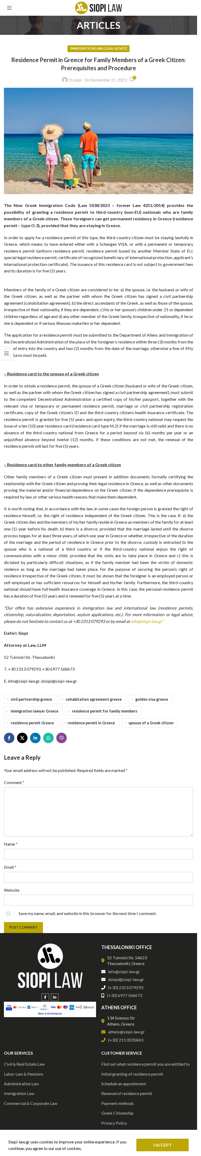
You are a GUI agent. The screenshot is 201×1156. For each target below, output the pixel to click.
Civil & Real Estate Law (24, 1063)
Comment (14, 782)
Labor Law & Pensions (23, 1073)
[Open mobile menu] (9, 8)
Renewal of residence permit (126, 1093)
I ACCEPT (162, 1144)
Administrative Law (21, 1083)
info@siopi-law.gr (124, 971)
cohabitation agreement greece (94, 699)
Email (10, 866)
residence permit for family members (104, 711)
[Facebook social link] (9, 738)
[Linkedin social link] (35, 738)
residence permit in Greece (91, 723)
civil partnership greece (31, 699)
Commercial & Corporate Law (30, 1103)
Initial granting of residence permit (132, 1073)
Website (11, 889)
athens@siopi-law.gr (126, 1031)
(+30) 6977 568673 (124, 995)
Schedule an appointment (123, 1083)
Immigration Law (86, 48)
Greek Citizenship (117, 1112)
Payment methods (117, 1103)
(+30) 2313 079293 (125, 987)
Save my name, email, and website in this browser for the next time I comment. (88, 913)
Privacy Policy (114, 1122)
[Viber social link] (61, 738)
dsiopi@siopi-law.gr (126, 979)
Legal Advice (115, 48)
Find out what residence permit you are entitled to (145, 1063)
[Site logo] (98, 7)
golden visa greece (151, 699)
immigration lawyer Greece (34, 711)
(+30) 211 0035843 (125, 1039)
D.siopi (75, 79)
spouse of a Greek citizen (151, 723)
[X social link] (22, 738)
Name (11, 843)
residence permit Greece (32, 723)
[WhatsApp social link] (48, 738)
